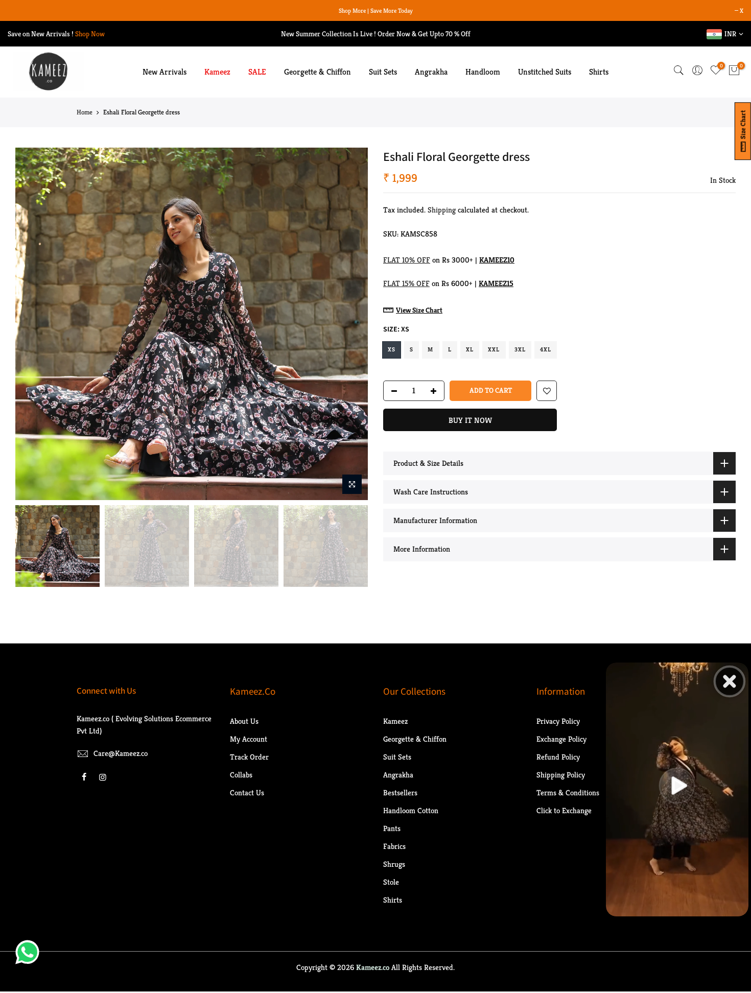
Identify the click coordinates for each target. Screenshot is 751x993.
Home (84, 112)
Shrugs (394, 864)
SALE (257, 71)
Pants (392, 828)
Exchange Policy (561, 739)
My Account (248, 739)
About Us (244, 721)
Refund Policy (558, 757)
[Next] (350, 324)
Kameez (217, 71)
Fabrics (394, 846)
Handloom (482, 71)
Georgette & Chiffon (317, 71)
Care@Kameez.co (120, 753)
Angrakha (431, 71)
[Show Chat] (30, 952)
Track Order (249, 757)
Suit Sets (383, 71)
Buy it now (470, 420)
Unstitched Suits (544, 71)
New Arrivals (164, 71)
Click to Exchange (564, 810)
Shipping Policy (560, 774)
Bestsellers (400, 792)
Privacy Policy (558, 721)
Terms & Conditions (567, 792)
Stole (391, 882)
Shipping (442, 210)
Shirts (598, 71)
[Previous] (33, 324)
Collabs (241, 774)
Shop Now (90, 33)
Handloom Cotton (410, 810)
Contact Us (247, 792)
